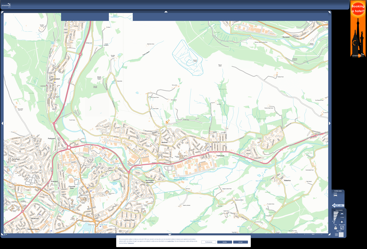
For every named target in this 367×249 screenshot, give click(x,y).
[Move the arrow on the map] (342, 227)
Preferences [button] (131, 243)
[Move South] (169, 234)
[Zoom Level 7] (335, 213)
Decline (225, 242)
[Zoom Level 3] (335, 219)
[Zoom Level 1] (335, 222)
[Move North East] (330, 12)
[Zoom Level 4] (335, 218)
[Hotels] (335, 195)
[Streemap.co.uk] (6, 4)
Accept (241, 242)
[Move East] (330, 123)
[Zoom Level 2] (335, 221)
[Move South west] (1, 234)
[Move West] (2, 123)
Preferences (208, 242)
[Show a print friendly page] (336, 227)
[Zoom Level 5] (335, 216)
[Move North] (166, 11)
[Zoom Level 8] (335, 212)
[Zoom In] (342, 222)
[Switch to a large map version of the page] (339, 234)
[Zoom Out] (342, 213)
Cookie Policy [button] (170, 241)
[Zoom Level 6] (335, 215)
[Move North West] (2, 12)
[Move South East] (329, 234)
